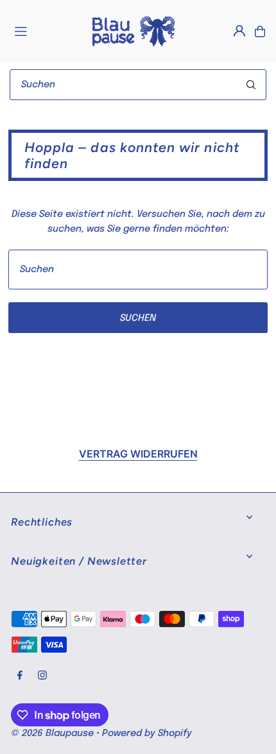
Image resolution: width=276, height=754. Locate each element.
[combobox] (138, 84)
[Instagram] (42, 676)
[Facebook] (19, 676)
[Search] (251, 84)
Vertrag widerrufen (138, 453)
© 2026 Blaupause (52, 733)
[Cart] (260, 31)
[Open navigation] (45, 30)
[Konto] (239, 31)
